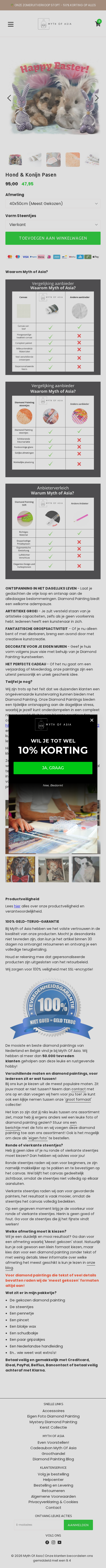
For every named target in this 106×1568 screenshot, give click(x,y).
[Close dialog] (92, 720)
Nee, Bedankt (53, 785)
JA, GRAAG (53, 768)
